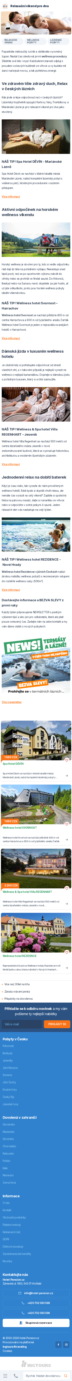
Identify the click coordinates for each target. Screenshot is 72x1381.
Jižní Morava (10, 1067)
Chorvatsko (9, 1146)
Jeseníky (8, 1060)
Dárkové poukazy (13, 1246)
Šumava (7, 1075)
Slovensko (9, 1124)
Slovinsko (8, 1138)
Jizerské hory (10, 1104)
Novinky (7, 1261)
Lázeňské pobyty (56, 41)
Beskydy (8, 1053)
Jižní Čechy (9, 1082)
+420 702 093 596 (38, 1313)
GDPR (6, 1239)
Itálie (5, 1168)
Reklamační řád (11, 1232)
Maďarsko (9, 1131)
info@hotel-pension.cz (38, 1293)
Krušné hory (10, 1089)
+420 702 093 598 (38, 1303)
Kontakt (7, 1210)
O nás (6, 1202)
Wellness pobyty (33, 41)
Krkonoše (8, 1045)
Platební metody (12, 1224)
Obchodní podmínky (14, 1217)
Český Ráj (8, 1096)
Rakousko (8, 1153)
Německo (8, 1175)
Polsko (6, 1160)
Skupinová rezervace (38, 1322)
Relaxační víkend (10, 41)
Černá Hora (9, 1182)
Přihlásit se (57, 1024)
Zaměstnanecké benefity (17, 1253)
